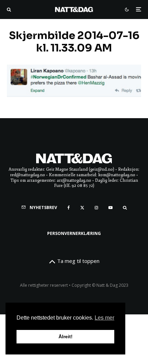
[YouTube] (110, 207)
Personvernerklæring (74, 233)
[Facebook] (68, 207)
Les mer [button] (104, 318)
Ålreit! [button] (66, 336)
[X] (82, 207)
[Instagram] (96, 207)
